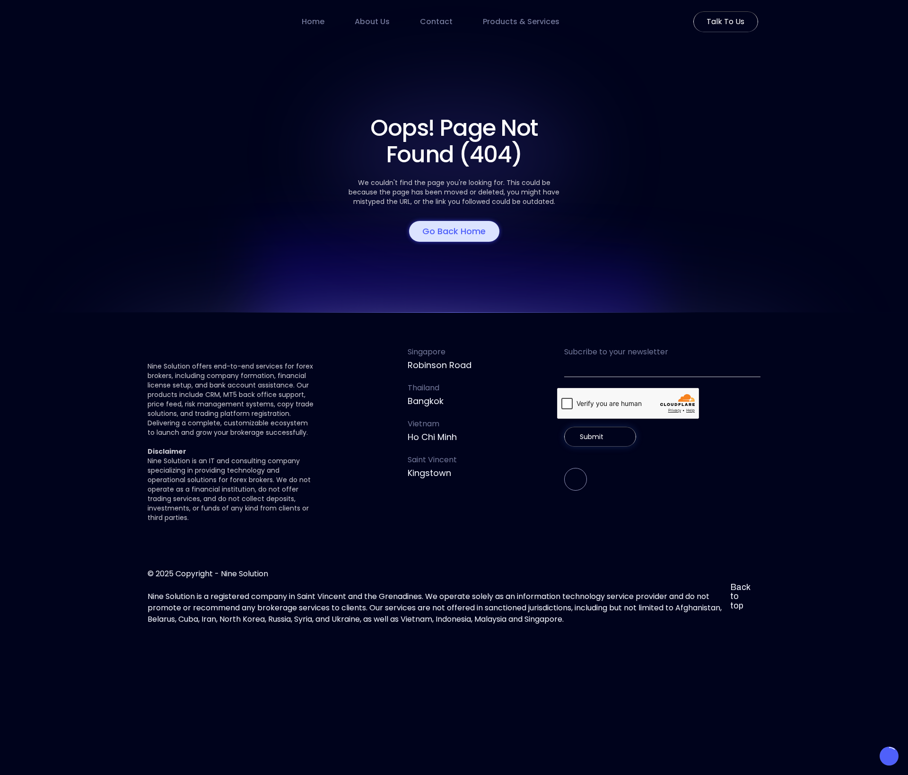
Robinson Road (439, 365)
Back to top (740, 596)
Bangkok (426, 401)
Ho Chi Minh (432, 437)
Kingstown (429, 473)
